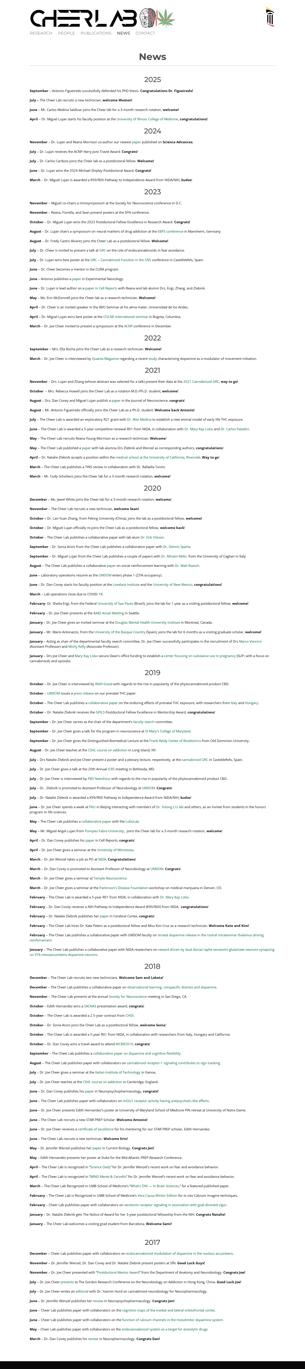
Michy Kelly (77, 646)
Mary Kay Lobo (86, 656)
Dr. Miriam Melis (174, 556)
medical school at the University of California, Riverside (158, 457)
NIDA (102, 859)
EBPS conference (170, 231)
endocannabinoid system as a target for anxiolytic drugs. (165, 1329)
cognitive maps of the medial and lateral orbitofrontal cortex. (169, 1310)
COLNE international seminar (125, 316)
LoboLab (132, 821)
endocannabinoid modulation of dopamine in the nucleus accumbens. (180, 1253)
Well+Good (104, 684)
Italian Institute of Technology (117, 1072)
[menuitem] (44, 33)
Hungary (251, 703)
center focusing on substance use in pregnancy (200, 656)
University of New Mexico (172, 584)
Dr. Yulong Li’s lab (170, 807)
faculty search (144, 721)
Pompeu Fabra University (104, 831)
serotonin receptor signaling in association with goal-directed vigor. (175, 1205)
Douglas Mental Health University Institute (147, 622)
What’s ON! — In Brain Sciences (155, 1186)
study (152, 358)
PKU (92, 807)
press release (84, 693)
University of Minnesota (115, 850)
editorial (82, 1291)
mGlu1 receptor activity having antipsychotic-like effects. (166, 1100)
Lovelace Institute (126, 584)
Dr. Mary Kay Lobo (198, 429)
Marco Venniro (250, 641)
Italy (234, 703)
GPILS (100, 712)
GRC (102, 250)
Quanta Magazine (105, 358)
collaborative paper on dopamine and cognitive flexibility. (137, 1053)
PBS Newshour (99, 778)
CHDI (130, 1015)
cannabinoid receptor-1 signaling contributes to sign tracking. (174, 1063)
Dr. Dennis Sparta (176, 546)
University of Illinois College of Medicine (147, 119)
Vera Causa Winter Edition (157, 1195)
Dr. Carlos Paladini (235, 429)
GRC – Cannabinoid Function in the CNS (120, 260)
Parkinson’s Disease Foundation (123, 887)
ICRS (111, 769)
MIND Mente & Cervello (108, 1176)
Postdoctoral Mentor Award (118, 1272)
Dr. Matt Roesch (187, 565)
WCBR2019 (124, 1044)
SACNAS (90, 1006)
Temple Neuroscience (110, 878)
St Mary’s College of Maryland (167, 731)
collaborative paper (103, 703)
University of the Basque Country (119, 632)
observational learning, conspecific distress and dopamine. (172, 987)
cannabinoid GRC (195, 759)
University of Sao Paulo (115, 603)
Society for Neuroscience (128, 996)
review (98, 1301)
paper (136, 142)
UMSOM (105, 575)
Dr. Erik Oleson (152, 537)
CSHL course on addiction (107, 750)
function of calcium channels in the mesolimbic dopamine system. (173, 1320)
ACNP (128, 326)
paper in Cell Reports (101, 288)
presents (67, 1282)
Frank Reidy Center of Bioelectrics (175, 740)
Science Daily (100, 1167)
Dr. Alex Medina (139, 419)
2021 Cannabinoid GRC (201, 381)
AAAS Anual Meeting (108, 613)
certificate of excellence (96, 1129)
